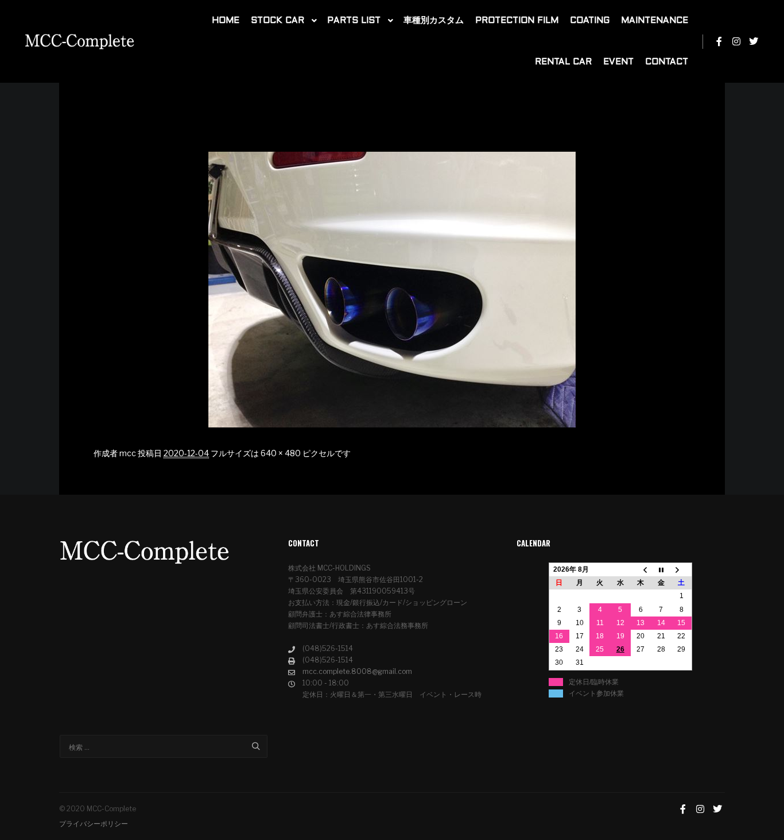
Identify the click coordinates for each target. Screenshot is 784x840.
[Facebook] (719, 41)
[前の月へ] (641, 570)
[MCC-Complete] (80, 42)
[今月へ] (661, 570)
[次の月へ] (682, 570)
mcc (127, 453)
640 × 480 (281, 453)
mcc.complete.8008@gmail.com (357, 671)
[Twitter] (753, 41)
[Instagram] (736, 41)
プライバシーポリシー (93, 823)
